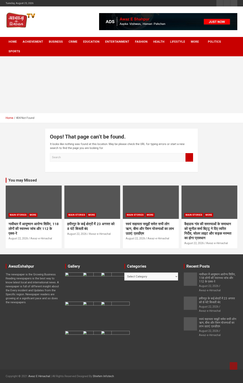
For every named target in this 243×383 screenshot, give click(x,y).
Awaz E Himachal (39, 376)
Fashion (141, 41)
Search (189, 157)
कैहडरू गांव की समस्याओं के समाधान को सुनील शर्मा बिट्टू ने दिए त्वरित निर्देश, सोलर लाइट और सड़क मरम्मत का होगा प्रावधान (207, 231)
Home (13, 41)
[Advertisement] (121, 84)
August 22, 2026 (18, 238)
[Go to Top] (233, 366)
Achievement (33, 41)
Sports (14, 51)
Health (158, 41)
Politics (214, 41)
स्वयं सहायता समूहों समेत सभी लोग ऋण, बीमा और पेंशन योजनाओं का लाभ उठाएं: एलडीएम (150, 228)
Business (56, 41)
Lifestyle (177, 41)
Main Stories (18, 215)
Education (91, 41)
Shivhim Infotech (103, 376)
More (195, 41)
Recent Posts (198, 266)
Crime (73, 41)
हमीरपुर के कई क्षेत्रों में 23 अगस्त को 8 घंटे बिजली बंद (217, 300)
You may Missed (22, 180)
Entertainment (117, 41)
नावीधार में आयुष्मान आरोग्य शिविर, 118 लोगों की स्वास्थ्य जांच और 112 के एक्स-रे (34, 228)
